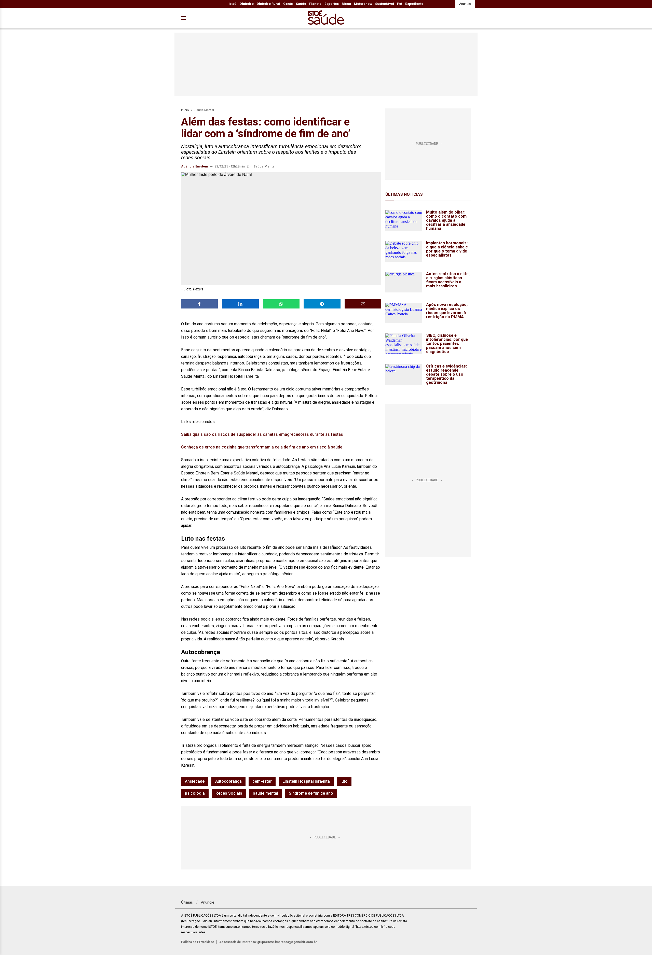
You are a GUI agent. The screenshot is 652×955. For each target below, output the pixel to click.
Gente (288, 4)
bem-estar (262, 781)
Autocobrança (228, 781)
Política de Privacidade (197, 942)
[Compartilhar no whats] (281, 303)
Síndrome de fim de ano (311, 793)
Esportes (331, 4)
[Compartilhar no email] (363, 303)
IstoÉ (233, 4)
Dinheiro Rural (268, 4)
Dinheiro (247, 4)
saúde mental (265, 793)
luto (344, 781)
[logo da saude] (326, 18)
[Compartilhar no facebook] (199, 303)
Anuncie (465, 4)
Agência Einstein (194, 166)
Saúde (301, 4)
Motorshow (363, 4)
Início (185, 110)
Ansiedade (195, 781)
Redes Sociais (228, 793)
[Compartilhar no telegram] (322, 303)
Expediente (414, 4)
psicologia (195, 793)
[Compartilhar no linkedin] (240, 303)
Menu (346, 4)
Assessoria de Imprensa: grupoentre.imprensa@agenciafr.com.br (268, 942)
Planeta (315, 4)
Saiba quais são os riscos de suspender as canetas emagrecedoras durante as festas (262, 434)
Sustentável (384, 4)
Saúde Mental (204, 110)
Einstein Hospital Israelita (306, 781)
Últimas (187, 902)
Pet (399, 4)
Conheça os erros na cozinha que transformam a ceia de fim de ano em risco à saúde (261, 447)
